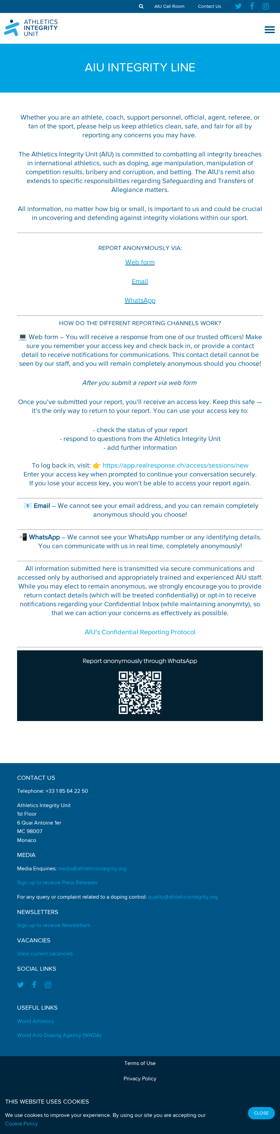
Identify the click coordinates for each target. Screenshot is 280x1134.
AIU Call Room (169, 6)
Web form (140, 262)
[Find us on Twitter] (240, 6)
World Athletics (35, 1021)
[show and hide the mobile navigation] (270, 30)
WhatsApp (140, 300)
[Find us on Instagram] (265, 6)
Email (140, 281)
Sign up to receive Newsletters (53, 925)
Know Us (14, 116)
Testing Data (19, 132)
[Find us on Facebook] (252, 6)
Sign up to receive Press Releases (57, 883)
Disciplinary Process (29, 84)
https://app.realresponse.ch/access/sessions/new (176, 465)
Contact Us (209, 6)
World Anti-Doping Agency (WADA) (59, 1035)
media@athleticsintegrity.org (92, 869)
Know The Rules (23, 52)
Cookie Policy (21, 1124)
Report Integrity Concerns (38, 149)
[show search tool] (141, 6)
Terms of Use (140, 1063)
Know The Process (26, 68)
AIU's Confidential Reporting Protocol (140, 632)
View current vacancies (45, 954)
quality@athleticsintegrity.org (183, 897)
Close (261, 1113)
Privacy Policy (140, 1079)
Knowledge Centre (27, 100)
